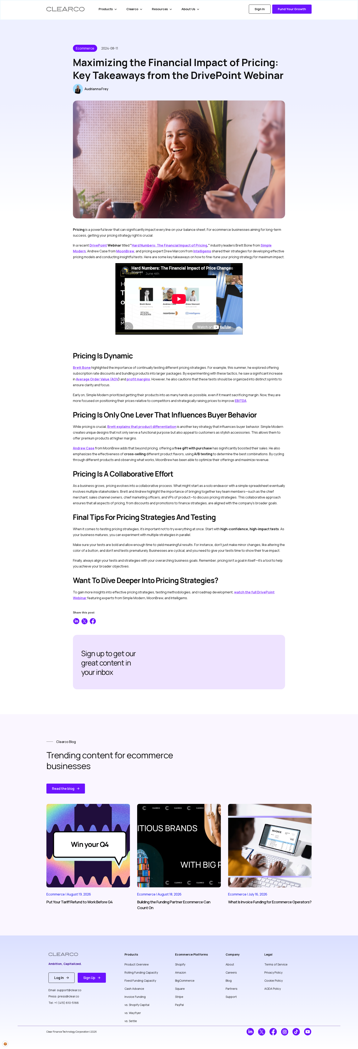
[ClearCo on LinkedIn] (250, 1032)
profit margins (138, 379)
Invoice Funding (135, 997)
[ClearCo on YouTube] (308, 1032)
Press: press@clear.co (63, 996)
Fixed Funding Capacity (140, 980)
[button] (108, 9)
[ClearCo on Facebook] (273, 1032)
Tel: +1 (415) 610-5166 (63, 1003)
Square (180, 989)
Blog (229, 980)
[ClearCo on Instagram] (285, 1032)
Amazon (180, 972)
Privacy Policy (273, 972)
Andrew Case (83, 448)
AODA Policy (272, 989)
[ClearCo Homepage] (66, 954)
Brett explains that (141, 426)
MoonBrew (125, 251)
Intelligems (202, 251)
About (230, 964)
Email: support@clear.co (64, 990)
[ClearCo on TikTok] (296, 1032)
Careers (231, 972)
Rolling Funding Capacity (141, 972)
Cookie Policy (273, 980)
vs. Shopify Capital (137, 1005)
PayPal (179, 1005)
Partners (231, 989)
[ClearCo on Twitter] (262, 1032)
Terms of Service (276, 964)
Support (231, 997)
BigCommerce (185, 980)
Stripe (179, 997)
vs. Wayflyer (133, 1013)
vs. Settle (131, 1021)
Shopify (180, 964)
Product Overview (137, 964)
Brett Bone (82, 367)
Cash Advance (134, 989)
